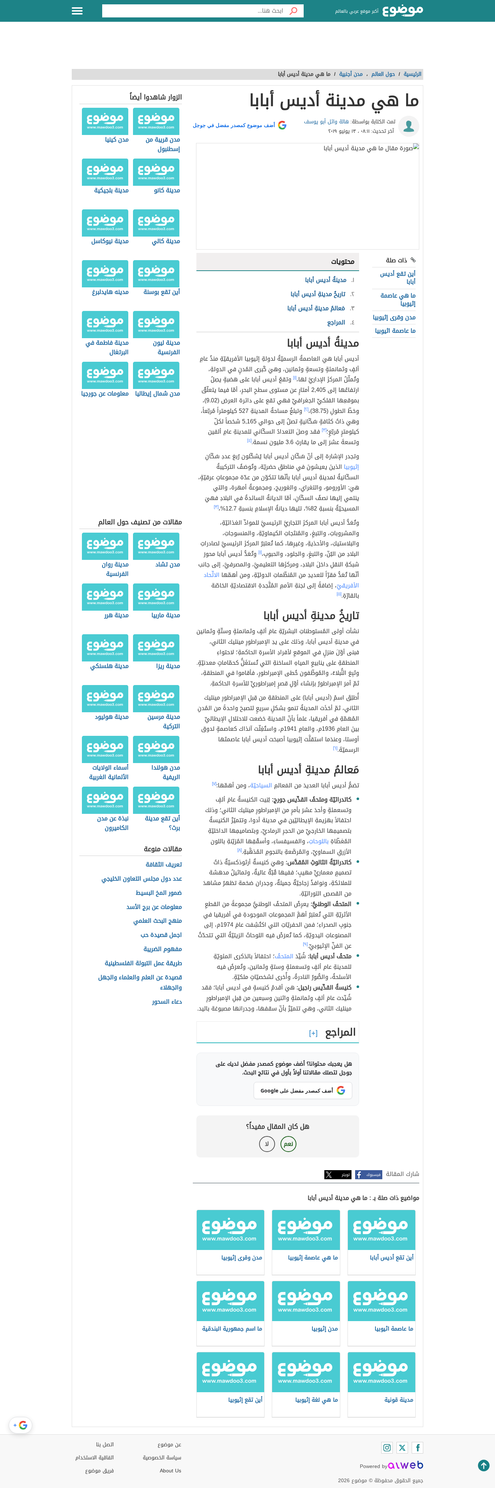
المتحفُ (284, 956)
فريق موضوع (99, 1471)
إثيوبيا (351, 466)
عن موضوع (169, 1445)
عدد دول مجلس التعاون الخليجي (141, 879)
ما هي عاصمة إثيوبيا (398, 299)
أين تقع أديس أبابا (398, 277)
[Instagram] (387, 1448)
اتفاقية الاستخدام (94, 1458)
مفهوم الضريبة (162, 949)
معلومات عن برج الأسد (154, 907)
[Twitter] (402, 1448)
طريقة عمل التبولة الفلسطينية (143, 963)
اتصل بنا (105, 1445)
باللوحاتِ (319, 841)
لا (267, 1143)
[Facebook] (417, 1448)
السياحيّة (261, 785)
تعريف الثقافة (164, 865)
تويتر (346, 1174)
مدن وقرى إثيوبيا (394, 317)
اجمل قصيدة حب (161, 935)
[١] (294, 378)
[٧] (214, 784)
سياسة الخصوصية (162, 1458)
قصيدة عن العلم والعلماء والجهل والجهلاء (140, 982)
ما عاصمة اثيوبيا (395, 330)
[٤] (249, 440)
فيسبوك (373, 1174)
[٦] (335, 748)
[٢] (306, 409)
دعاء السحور (167, 1002)
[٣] (324, 430)
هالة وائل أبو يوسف (326, 122)
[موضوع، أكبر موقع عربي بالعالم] (403, 10)
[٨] (239, 850)
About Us (170, 1471)
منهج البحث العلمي (157, 921)
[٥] (339, 594)
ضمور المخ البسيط (159, 893)
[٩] (305, 944)
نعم (288, 1143)
